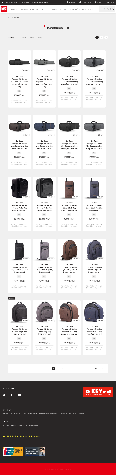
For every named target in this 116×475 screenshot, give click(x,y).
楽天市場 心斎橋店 (32, 425)
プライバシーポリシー (29, 413)
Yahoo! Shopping (17, 425)
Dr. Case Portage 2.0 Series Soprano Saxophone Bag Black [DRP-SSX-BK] (19, 82)
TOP (9, 17)
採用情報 (81, 413)
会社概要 (6, 413)
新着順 (40, 38)
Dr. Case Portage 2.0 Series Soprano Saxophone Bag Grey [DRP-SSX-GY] (44, 82)
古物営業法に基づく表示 (68, 413)
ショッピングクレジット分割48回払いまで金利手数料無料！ (26, 2)
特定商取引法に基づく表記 (48, 413)
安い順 (24, 38)
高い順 (32, 38)
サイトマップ (15, 413)
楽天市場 (6, 425)
